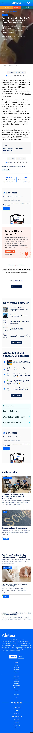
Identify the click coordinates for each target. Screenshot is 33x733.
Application (16, 681)
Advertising (16, 690)
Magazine (16, 683)
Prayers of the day (12, 423)
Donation (16, 688)
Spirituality (16, 669)
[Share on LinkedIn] (18, 75)
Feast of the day (10, 411)
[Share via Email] (23, 75)
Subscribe (6, 7)
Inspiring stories (7, 478)
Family (4, 511)
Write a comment (16, 287)
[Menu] (6, 3)
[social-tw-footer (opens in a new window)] (18, 703)
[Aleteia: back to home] (16, 2)
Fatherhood (6, 170)
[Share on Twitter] (20, 75)
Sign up (6, 209)
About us (16, 713)
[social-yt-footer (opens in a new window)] (12, 703)
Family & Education (12, 11)
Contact (16, 722)
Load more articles (16, 342)
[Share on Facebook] (15, 75)
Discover (16, 672)
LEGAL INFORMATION (16, 716)
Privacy (16, 727)
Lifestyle (4, 11)
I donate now (9, 251)
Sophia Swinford (20, 36)
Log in (21, 280)
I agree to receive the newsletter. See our (17, 204)
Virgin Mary (6, 538)
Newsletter (16, 679)
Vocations (5, 596)
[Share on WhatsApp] (26, 75)
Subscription (16, 685)
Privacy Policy (16, 725)
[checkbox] (3, 204)
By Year (16, 697)
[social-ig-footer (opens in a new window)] (21, 703)
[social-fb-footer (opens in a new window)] (15, 703)
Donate (16, 7)
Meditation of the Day (14, 417)
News (16, 665)
